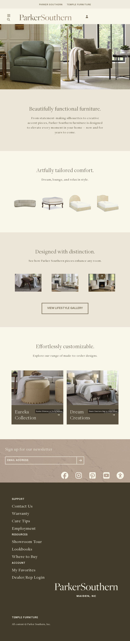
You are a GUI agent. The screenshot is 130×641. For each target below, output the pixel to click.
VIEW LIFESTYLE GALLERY (65, 308)
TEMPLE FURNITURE (79, 5)
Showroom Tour (27, 541)
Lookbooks (22, 549)
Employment (24, 528)
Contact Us (22, 506)
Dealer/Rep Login (28, 577)
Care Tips (21, 520)
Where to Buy (25, 556)
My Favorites (24, 570)
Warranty (20, 513)
